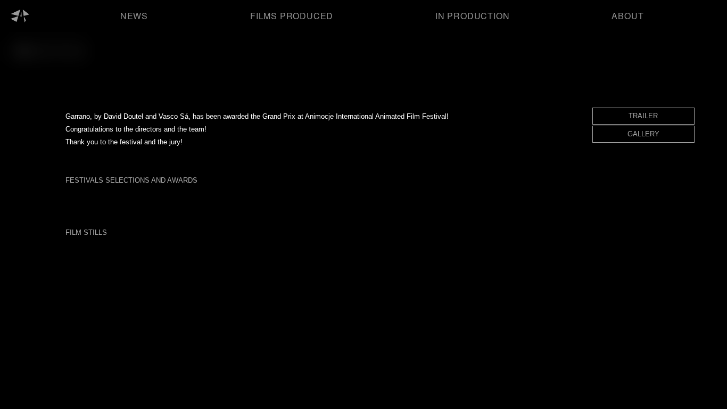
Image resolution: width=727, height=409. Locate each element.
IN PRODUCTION (472, 16)
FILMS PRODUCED (291, 16)
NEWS (134, 16)
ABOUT (627, 16)
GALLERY (643, 134)
